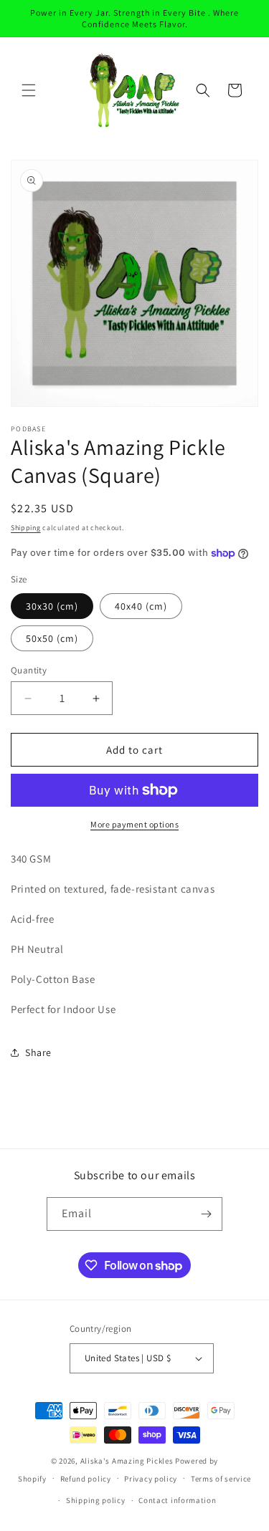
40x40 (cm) (141, 606)
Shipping (26, 527)
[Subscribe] (206, 1214)
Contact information (177, 1500)
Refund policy (85, 1479)
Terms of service (221, 1479)
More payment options (134, 824)
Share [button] (38, 1052)
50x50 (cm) (52, 638)
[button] (28, 90)
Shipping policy (96, 1500)
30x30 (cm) (52, 606)
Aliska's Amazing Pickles (128, 1461)
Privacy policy (150, 1479)
